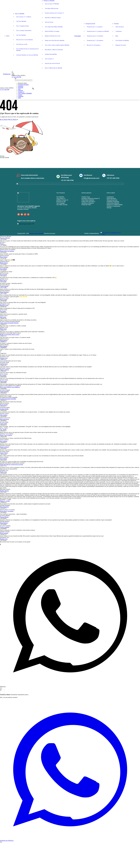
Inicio (7, 36)
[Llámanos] (103, 175)
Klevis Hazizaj (4, 257)
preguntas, (20, 86)
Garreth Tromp (4, 363)
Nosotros (116, 23)
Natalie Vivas (3, 471)
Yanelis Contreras (4, 369)
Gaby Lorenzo (3, 415)
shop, (19, 89)
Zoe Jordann (3, 375)
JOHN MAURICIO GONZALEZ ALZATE (11, 464)
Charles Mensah (4, 286)
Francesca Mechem (5, 238)
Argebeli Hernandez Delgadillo (8, 398)
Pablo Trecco (3, 280)
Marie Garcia (3, 328)
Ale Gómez (3, 311)
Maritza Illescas (4, 262)
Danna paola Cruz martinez (7, 251)
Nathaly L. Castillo (5, 501)
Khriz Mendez (3, 346)
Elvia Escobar (3, 274)
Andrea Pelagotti (4, 391)
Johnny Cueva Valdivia (6, 435)
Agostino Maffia (4, 409)
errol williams (3, 458)
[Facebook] (18, 214)
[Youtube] (22, 214)
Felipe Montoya (4, 523)
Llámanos (110, 175)
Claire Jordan (3, 381)
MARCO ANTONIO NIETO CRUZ (9, 334)
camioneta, (21, 96)
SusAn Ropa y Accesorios (6, 511)
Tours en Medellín (19, 13)
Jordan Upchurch (4, 447)
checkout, (20, 90)
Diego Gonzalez (4, 533)
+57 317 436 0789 (16, 77)
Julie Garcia (3, 317)
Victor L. (2, 243)
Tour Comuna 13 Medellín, (25, 93)
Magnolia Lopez (4, 305)
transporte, (20, 87)
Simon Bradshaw (4, 292)
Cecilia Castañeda (4, 527)
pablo (19, 97)
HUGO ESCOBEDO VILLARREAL (10, 387)
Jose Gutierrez (3, 441)
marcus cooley (3, 299)
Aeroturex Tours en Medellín (36, 233)
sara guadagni (3, 268)
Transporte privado (90, 23)
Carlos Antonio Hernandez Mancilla (9, 323)
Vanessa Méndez (4, 517)
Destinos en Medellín (49, 0)
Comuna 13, (21, 92)
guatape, (20, 94)
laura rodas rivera (4, 419)
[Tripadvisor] (28, 214)
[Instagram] (25, 214)
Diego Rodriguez (4, 506)
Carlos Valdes (3, 423)
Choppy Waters (4, 452)
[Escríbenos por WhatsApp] (58, 176)
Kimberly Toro (4, 539)
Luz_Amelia (3, 429)
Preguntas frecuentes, (23, 84)
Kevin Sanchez (4, 404)
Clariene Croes (4, 358)
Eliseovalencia (3, 340)
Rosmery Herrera (4, 490)
